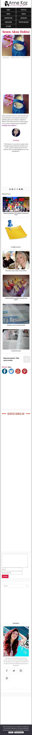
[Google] (10, 189)
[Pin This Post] (25, 373)
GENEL (8, 10)
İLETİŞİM (8, 26)
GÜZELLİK (23, 10)
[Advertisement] (16, 77)
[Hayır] (30, 730)
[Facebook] (17, 189)
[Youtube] (19, 189)
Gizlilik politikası (19, 732)
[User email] (22, 189)
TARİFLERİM (8, 22)
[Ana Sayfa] (16, 6)
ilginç (9, 367)
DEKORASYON (8, 18)
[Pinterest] (12, 189)
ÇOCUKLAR (24, 18)
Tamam (11, 732)
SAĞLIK (24, 14)
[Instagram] (15, 189)
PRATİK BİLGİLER (24, 22)
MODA (8, 14)
